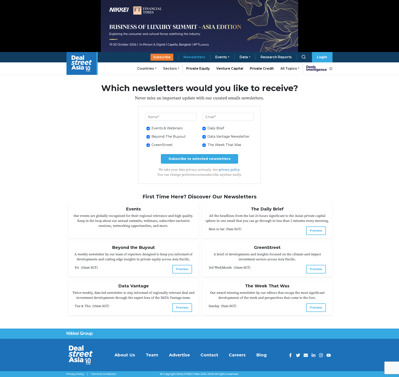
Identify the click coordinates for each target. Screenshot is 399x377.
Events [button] (221, 57)
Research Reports (276, 57)
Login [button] (322, 57)
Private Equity (198, 68)
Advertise (179, 354)
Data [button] (244, 57)
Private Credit (262, 68)
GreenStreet (162, 145)
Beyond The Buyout (168, 136)
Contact (209, 354)
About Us (125, 354)
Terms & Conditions (103, 374)
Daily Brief (215, 128)
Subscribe (162, 57)
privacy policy (229, 169)
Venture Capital (229, 68)
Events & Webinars (166, 128)
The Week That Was (224, 145)
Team (152, 354)
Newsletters (194, 57)
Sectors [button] (170, 68)
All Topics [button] (288, 68)
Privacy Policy (75, 374)
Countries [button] (145, 68)
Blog (261, 354)
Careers (237, 354)
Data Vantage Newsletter (228, 136)
